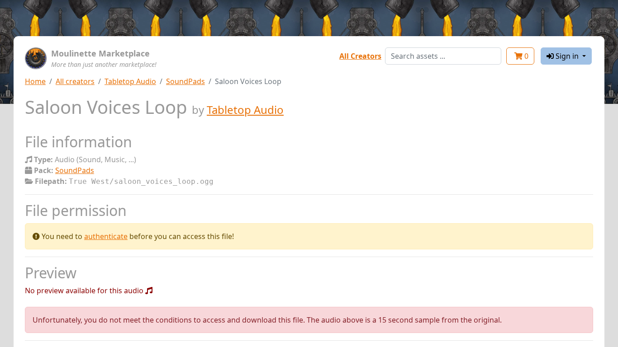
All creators (75, 81)
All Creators (360, 56)
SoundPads (185, 81)
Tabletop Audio (130, 81)
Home (35, 81)
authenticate (106, 236)
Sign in (567, 56)
